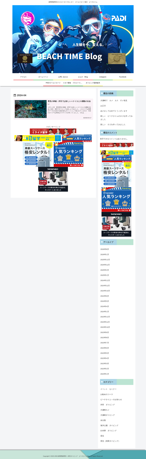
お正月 (103, 106)
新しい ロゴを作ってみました (112, 125)
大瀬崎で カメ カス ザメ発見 (113, 101)
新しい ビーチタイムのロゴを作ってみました (116, 117)
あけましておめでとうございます (113, 111)
